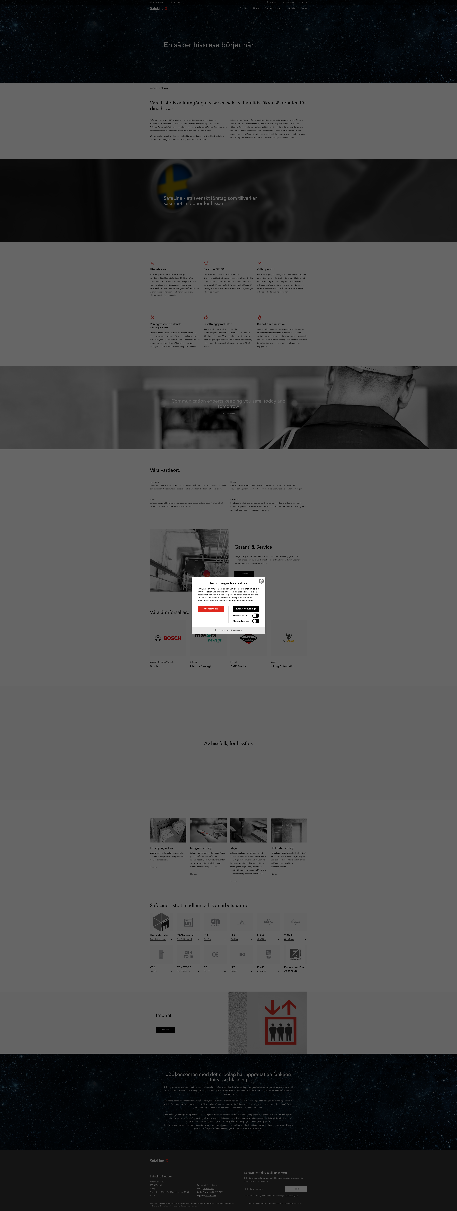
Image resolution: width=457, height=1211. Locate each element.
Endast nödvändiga (246, 609)
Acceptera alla (211, 609)
